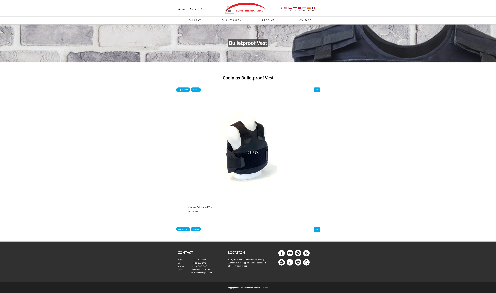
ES (309, 10)
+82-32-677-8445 (198, 260)
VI (299, 10)
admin (194, 9)
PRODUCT (268, 20)
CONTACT (305, 20)
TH (304, 10)
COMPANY (195, 20)
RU (290, 10)
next (196, 89)
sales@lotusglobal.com (200, 269)
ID (295, 10)
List (317, 90)
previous (183, 89)
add (204, 9)
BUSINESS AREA (231, 20)
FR (313, 10)
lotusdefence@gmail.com (201, 272)
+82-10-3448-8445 (199, 266)
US (285, 10)
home (182, 9)
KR (281, 10)
